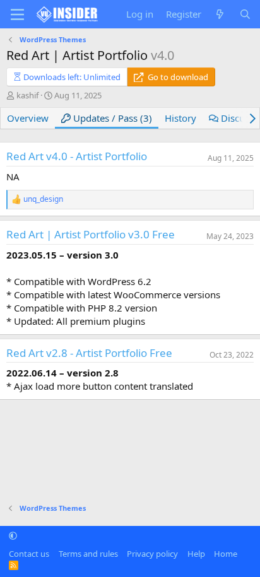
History (180, 118)
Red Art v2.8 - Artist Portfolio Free (89, 353)
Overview (28, 118)
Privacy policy (152, 553)
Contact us (29, 553)
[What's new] (220, 14)
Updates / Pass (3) (111, 118)
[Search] (245, 14)
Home (225, 553)
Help (196, 553)
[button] (13, 535)
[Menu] (17, 14)
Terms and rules (88, 553)
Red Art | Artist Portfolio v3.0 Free (90, 234)
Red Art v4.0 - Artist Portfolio (76, 156)
